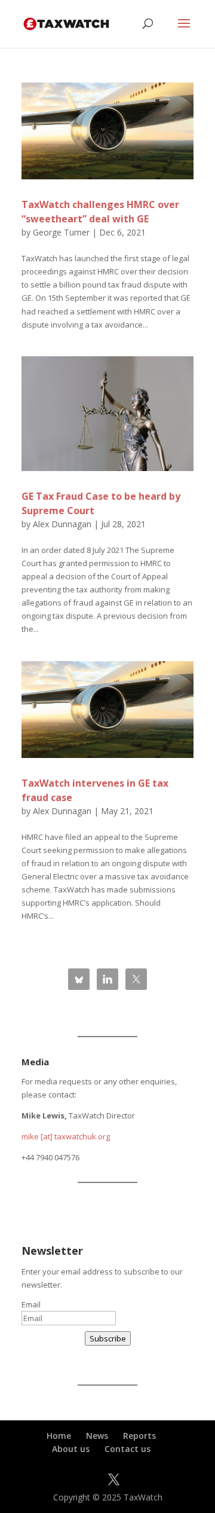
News (97, 1435)
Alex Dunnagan (62, 524)
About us (71, 1448)
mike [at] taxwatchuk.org (66, 1136)
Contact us (127, 1448)
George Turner (61, 232)
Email (31, 1304)
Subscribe (108, 1338)
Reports (139, 1435)
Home (59, 1435)
